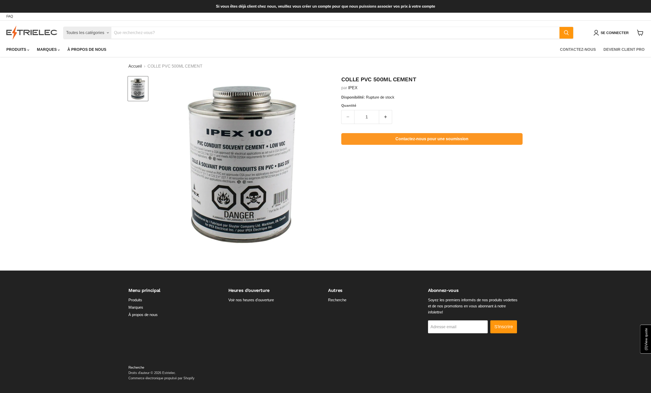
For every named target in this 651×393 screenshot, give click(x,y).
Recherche (337, 300)
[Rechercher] (566, 33)
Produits (16, 49)
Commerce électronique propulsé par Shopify (161, 378)
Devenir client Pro (624, 49)
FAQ (9, 16)
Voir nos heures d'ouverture (251, 300)
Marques (47, 49)
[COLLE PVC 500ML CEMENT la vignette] (138, 88)
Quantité (348, 105)
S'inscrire (503, 326)
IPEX (353, 88)
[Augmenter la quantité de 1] (385, 117)
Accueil (135, 66)
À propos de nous (86, 49)
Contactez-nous (578, 49)
